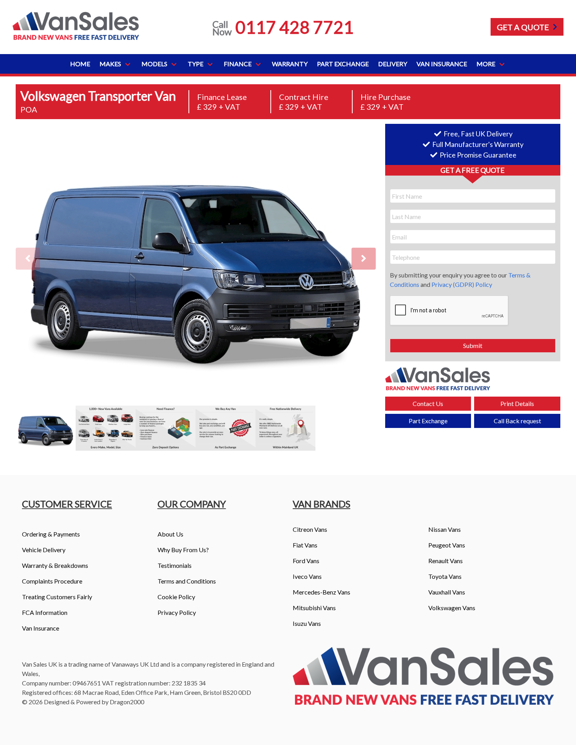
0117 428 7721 (294, 27)
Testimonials (175, 565)
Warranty (290, 63)
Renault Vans (445, 560)
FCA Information (44, 612)
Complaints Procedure (52, 581)
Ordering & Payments (51, 534)
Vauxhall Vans (446, 592)
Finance (238, 63)
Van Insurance (442, 63)
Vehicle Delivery (43, 549)
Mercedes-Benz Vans (321, 592)
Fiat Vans (305, 545)
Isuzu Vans (307, 623)
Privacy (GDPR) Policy (461, 284)
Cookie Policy (176, 596)
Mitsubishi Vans (314, 607)
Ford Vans (306, 560)
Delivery (392, 63)
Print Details (517, 403)
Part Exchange (343, 63)
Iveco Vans (307, 576)
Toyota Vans (445, 576)
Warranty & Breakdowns (55, 565)
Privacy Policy (177, 612)
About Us (170, 534)
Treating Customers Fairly (57, 596)
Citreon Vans (310, 529)
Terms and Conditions (187, 581)
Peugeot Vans (446, 545)
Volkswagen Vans (451, 607)
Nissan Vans (444, 529)
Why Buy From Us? (183, 549)
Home (80, 63)
